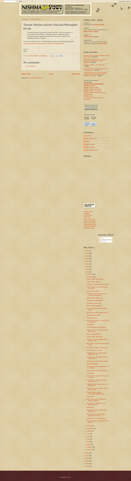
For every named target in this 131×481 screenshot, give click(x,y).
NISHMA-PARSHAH (89, 85)
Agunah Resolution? (92, 364)
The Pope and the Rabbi (93, 315)
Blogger (69, 477)
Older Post (76, 74)
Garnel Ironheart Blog (90, 221)
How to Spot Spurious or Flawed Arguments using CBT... (96, 414)
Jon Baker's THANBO (90, 226)
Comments (103, 241)
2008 (87, 463)
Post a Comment (30, 66)
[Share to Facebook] (60, 56)
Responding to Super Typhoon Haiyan (97, 361)
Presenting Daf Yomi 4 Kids (94, 350)
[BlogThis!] (57, 56)
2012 (87, 453)
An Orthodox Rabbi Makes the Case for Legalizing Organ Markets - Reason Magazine (95, 61)
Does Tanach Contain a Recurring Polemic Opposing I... (96, 399)
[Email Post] (51, 55)
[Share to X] (58, 56)
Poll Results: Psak (92, 318)
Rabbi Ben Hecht (90, 144)
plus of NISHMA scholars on (94, 97)
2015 (87, 266)
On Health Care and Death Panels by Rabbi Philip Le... (97, 357)
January (89, 449)
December (90, 274)
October (89, 426)
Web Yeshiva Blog (89, 228)
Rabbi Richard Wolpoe (92, 150)
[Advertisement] (98, 188)
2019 (87, 256)
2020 (87, 253)
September (90, 428)
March (89, 444)
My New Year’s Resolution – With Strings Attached (96, 404)
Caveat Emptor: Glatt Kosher (95, 336)
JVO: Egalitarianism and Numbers (96, 327)
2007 (87, 466)
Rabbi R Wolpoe (90, 147)
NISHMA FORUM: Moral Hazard (93, 89)
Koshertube (87, 99)
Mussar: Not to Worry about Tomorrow (97, 312)
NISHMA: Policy (88, 96)
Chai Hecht (89, 135)
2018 (87, 258)
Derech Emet (87, 217)
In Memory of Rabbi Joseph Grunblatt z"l (98, 284)
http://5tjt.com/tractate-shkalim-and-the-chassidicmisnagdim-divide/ (43, 43)
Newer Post (25, 74)
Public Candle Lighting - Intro (95, 298)
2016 (87, 264)
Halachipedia (90, 407)
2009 (87, 461)
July (88, 433)
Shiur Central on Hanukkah (94, 305)
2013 (87, 272)
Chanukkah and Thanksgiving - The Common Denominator (96, 294)
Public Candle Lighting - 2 (94, 281)
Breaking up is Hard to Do (94, 303)
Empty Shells (90, 396)
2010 (87, 458)
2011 (87, 455)
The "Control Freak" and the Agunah (97, 370)
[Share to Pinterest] (62, 56)
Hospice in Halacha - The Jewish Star (94, 65)
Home (51, 74)
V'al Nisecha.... (91, 373)
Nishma (88, 141)
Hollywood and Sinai (91, 138)
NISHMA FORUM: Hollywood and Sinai (94, 92)
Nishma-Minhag (88, 94)
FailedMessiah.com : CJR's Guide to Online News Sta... (97, 353)
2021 (87, 250)
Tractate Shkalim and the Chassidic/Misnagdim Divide (95, 393)
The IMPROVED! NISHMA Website (94, 84)
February (89, 447)
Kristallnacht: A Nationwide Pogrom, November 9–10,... (97, 380)
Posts (102, 238)
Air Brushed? (90, 324)
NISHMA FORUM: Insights (91, 87)
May (88, 439)
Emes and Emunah (89, 219)
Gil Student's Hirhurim (90, 223)
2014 (87, 269)
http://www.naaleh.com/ (90, 224)
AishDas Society (88, 211)
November (90, 277)
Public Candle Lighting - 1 (94, 291)
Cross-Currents (88, 215)
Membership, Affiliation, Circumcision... (98, 347)
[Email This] (55, 56)
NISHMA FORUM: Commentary (92, 91)
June (88, 436)
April (88, 441)
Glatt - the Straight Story (93, 334)
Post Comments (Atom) (35, 78)
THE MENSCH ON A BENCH (95, 300)
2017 (87, 261)
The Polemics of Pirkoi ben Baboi (96, 418)
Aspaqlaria (87, 213)
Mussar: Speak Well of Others (95, 279)
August (89, 431)
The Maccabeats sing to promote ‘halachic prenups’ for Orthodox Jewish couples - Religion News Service (95, 74)
